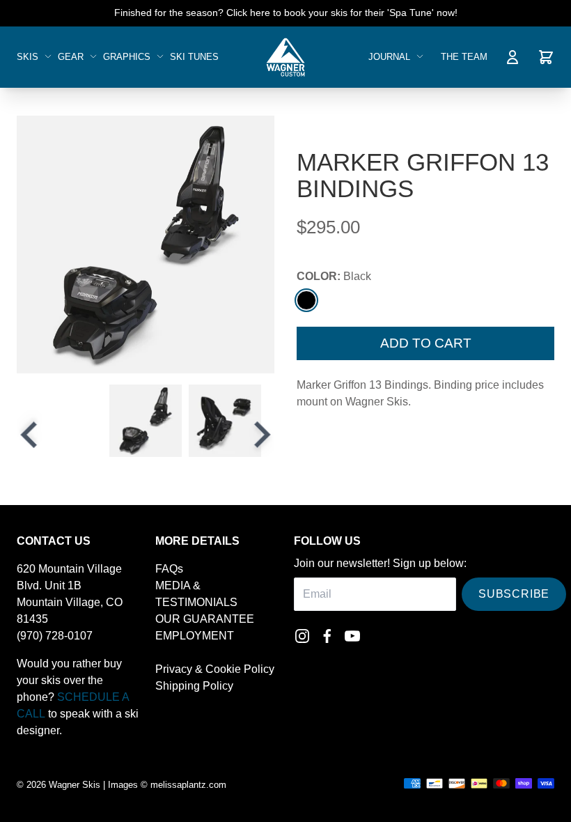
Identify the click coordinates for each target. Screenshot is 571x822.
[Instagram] (302, 636)
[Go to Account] (512, 57)
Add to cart (425, 343)
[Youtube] (352, 636)
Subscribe (513, 594)
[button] (145, 421)
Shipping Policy (194, 686)
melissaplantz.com (188, 785)
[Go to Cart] (546, 57)
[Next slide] (260, 435)
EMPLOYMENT (194, 636)
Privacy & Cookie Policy (214, 669)
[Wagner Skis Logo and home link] (285, 57)
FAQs (169, 569)
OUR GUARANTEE (204, 619)
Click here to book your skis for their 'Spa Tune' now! (341, 12)
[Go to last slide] (31, 435)
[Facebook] (327, 636)
